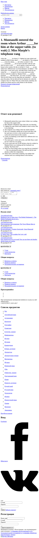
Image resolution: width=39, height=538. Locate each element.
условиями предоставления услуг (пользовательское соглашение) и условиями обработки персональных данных (19, 532)
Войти (3, 13)
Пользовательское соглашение (14, 264)
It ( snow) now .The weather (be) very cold (14, 234)
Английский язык (6, 33)
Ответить (4, 198)
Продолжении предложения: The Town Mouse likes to (18, 224)
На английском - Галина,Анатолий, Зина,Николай (17, 229)
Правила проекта (10, 262)
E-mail (3, 502)
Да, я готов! (4, 208)
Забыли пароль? (11, 510)
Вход (2, 413)
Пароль (3, 504)
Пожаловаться (5, 86)
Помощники (9, 6)
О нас (6, 250)
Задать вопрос (9, 13)
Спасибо (4, 160)
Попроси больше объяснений (10, 84)
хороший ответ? (15, 190)
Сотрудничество (10, 252)
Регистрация (8, 413)
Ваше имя (4, 518)
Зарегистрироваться (7, 527)
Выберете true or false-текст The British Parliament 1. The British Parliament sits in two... (18, 218)
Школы (7, 8)
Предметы (8, 5)
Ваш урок (4, 1)
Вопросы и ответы (11, 261)
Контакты (8, 253)
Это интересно (9, 10)
